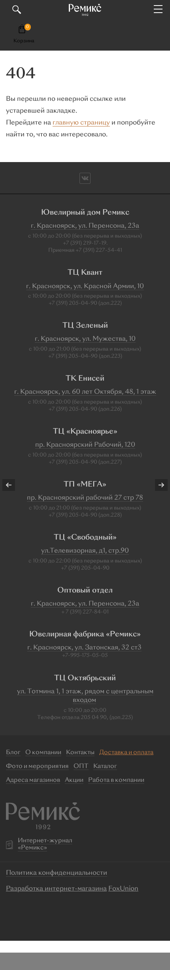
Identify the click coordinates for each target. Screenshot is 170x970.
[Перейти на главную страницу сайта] (85, 10)
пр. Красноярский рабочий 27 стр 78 (85, 498)
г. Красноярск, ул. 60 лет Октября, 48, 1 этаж (85, 392)
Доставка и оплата (126, 753)
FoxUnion (123, 889)
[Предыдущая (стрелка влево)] (14, 485)
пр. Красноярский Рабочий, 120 (85, 445)
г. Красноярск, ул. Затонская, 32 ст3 (84, 648)
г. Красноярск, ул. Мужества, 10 (85, 339)
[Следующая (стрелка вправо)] (156, 485)
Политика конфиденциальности (56, 873)
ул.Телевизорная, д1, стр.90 (85, 551)
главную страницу (81, 123)
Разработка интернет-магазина (56, 889)
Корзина (23, 41)
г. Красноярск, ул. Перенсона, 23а (85, 226)
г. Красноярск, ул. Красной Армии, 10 (85, 286)
